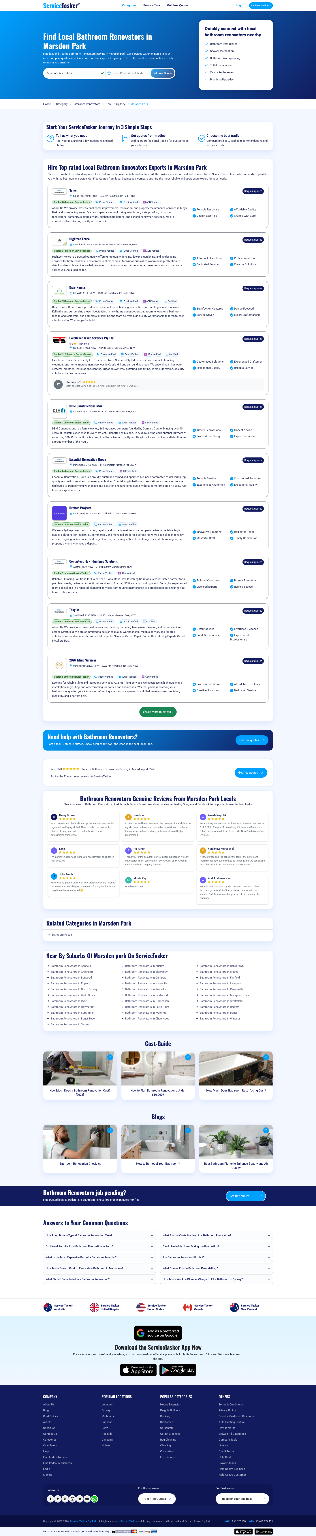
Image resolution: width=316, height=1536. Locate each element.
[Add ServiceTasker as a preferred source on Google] (158, 1333)
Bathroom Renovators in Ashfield (71, 966)
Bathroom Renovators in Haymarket (72, 1007)
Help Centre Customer (232, 1474)
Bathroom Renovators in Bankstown (222, 966)
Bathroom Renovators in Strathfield (221, 1001)
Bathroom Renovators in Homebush (147, 1001)
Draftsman (166, 1422)
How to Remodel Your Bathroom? (158, 1163)
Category (61, 104)
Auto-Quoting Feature (232, 1422)
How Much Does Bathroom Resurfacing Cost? (236, 1090)
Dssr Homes (77, 288)
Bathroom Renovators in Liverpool (220, 983)
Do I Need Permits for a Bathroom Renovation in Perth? (79, 1246)
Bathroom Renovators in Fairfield (220, 977)
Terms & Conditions (231, 1404)
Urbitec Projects (80, 508)
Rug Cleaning (168, 1439)
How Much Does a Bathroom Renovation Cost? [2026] (80, 1092)
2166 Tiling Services (82, 660)
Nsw (108, 104)
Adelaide (107, 1433)
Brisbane (107, 1422)
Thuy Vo (74, 610)
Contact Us (50, 1433)
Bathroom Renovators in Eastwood (146, 995)
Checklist (49, 1428)
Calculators (50, 1445)
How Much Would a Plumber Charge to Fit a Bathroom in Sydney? (203, 1279)
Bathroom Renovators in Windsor (220, 1018)
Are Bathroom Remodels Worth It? (183, 1257)
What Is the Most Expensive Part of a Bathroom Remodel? (81, 1257)
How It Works (227, 1428)
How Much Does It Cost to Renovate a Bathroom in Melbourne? (84, 1268)
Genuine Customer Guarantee (237, 1416)
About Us (48, 1404)
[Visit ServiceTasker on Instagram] (72, 1499)
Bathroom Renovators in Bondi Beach (73, 1018)
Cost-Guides (50, 1416)
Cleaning (165, 1445)
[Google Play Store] (177, 1370)
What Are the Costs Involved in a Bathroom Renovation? (197, 1235)
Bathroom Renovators (86, 104)
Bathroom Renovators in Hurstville (146, 983)
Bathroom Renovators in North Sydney (74, 989)
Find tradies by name (55, 1457)
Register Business (261, 5)
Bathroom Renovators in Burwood (71, 977)
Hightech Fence (79, 239)
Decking (165, 1416)
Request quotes (253, 191)
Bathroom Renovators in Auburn (144, 966)
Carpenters (167, 1428)
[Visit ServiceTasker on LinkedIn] (79, 1499)
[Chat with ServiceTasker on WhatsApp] (94, 1499)
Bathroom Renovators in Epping (70, 983)
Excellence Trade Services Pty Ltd (91, 338)
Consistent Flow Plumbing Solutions (93, 561)
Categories (50, 1439)
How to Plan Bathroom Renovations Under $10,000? (158, 1092)
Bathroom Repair (62, 934)
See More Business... (159, 712)
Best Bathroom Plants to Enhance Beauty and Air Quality (236, 1166)
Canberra (107, 1439)
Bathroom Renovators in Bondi (218, 1012)
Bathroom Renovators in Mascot (219, 971)
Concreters (167, 1451)
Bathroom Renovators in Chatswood (147, 1018)
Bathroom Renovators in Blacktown (146, 971)
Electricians (167, 1457)
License (223, 1445)
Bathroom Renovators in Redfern (219, 1007)
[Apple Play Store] (138, 1370)
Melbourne (108, 1416)
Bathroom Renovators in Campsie (145, 977)
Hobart (106, 1445)
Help (46, 1451)
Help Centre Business (232, 1469)
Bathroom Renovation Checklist (80, 1163)
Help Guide (225, 1457)
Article (47, 1422)
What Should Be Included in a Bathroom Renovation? (78, 1279)
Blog (46, 1410)
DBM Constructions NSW (85, 406)
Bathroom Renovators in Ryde (69, 1001)
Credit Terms (226, 1451)
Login (239, 5)
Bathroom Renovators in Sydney (70, 1024)
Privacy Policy (227, 1410)
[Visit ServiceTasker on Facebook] (50, 1499)
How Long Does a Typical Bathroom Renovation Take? (79, 1235)
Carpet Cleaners (170, 1433)
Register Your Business (237, 1499)
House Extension (170, 1404)
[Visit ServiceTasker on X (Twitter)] (65, 1499)
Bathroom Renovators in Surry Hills (72, 1012)
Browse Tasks (227, 1463)
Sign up (47, 1474)
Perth (105, 1428)
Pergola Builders (170, 1410)
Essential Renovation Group (87, 459)
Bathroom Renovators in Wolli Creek (73, 995)
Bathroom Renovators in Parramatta (222, 989)
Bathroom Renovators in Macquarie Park (224, 995)
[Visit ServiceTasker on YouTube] (87, 1499)
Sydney (120, 104)
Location (107, 1404)
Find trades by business (57, 1463)
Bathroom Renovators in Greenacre (72, 971)
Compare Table (228, 1439)
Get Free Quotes (155, 1499)
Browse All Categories (232, 1433)
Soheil (73, 190)
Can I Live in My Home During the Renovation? (191, 1246)
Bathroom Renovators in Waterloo (146, 1012)
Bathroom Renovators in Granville (145, 989)
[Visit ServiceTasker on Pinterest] (57, 1499)
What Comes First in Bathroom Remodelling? (190, 1268)
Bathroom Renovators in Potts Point (147, 1007)
